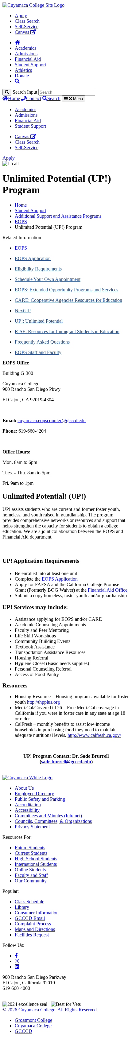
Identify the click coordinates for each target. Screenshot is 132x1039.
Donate (22, 75)
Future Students (30, 847)
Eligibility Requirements (38, 268)
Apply (21, 15)
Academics (25, 48)
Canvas (22, 32)
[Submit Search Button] (6, 92)
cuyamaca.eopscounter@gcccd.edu (51, 420)
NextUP (23, 310)
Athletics (23, 70)
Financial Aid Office (107, 590)
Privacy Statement (32, 826)
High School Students (36, 858)
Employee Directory (34, 793)
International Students (36, 864)
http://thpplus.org (43, 702)
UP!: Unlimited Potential (39, 321)
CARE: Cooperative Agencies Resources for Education (68, 300)
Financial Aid (28, 59)
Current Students (31, 853)
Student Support (30, 64)
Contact (33, 98)
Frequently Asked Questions (42, 341)
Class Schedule (29, 901)
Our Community (31, 880)
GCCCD (23, 1031)
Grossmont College (33, 1020)
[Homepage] (17, 42)
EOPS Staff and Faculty (38, 352)
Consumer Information (37, 912)
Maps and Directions (35, 929)
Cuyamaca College (33, 1025)
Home (14, 98)
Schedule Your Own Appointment (47, 279)
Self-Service (26, 26)
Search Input (25, 92)
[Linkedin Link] (17, 966)
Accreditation (28, 804)
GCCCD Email (30, 918)
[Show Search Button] (17, 81)
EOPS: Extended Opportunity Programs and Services (66, 289)
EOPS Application (33, 258)
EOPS (21, 221)
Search (53, 98)
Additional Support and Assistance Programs (58, 216)
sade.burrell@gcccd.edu (66, 761)
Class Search (27, 21)
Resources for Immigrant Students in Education (73, 331)
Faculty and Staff (31, 875)
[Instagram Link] (17, 961)
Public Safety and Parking (40, 799)
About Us (24, 788)
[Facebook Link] (16, 955)
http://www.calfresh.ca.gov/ (94, 735)
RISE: (21, 331)
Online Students (30, 869)
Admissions (26, 53)
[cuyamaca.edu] (33, 5)
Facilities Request (32, 934)
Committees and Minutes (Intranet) (48, 815)
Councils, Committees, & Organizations (53, 821)
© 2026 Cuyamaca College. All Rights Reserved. (50, 1009)
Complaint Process (33, 923)
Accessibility (27, 810)
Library (22, 907)
